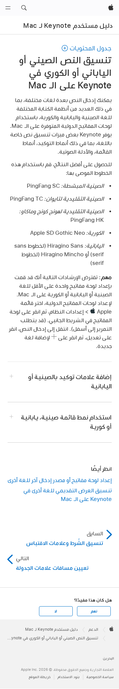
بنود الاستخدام (69, 677)
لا (56, 611)
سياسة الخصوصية (100, 677)
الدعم (93, 629)
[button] (24, 8)
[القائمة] (8, 8)
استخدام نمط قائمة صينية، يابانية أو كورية (66, 422)
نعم (94, 611)
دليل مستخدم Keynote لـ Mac (68, 25)
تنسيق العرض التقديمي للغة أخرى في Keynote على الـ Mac (67, 494)
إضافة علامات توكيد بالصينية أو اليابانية (69, 381)
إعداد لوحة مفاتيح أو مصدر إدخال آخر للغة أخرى (60, 480)
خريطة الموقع (40, 677)
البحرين (108, 658)
